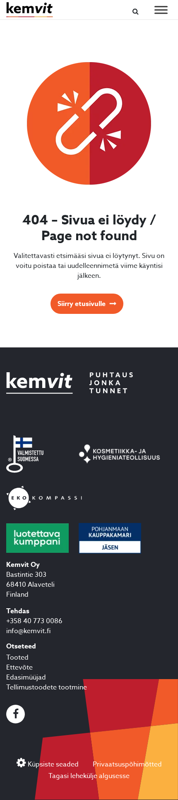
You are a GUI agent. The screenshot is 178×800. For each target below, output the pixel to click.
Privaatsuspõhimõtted (127, 764)
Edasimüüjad (26, 677)
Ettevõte (19, 667)
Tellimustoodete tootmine (46, 687)
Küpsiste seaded (53, 764)
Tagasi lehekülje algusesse (89, 776)
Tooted (17, 658)
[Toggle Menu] (161, 10)
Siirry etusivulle (82, 304)
